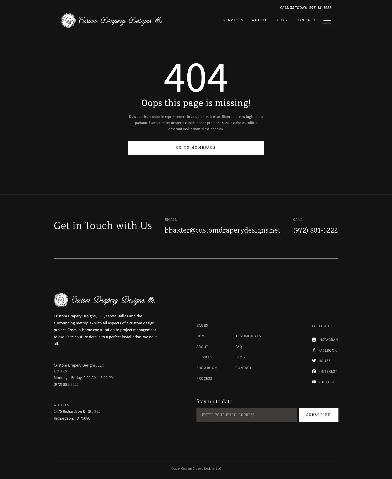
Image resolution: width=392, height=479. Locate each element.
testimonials (248, 336)
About (259, 20)
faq (238, 346)
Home (201, 336)
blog (281, 20)
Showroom (207, 367)
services (233, 20)
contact (243, 367)
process (204, 378)
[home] (111, 20)
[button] (326, 20)
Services (204, 357)
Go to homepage (196, 148)
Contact (306, 20)
